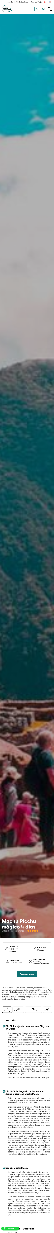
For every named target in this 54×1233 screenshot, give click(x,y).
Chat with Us (11, 1229)
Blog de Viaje (36, 2)
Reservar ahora (27, 974)
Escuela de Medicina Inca (17, 2)
